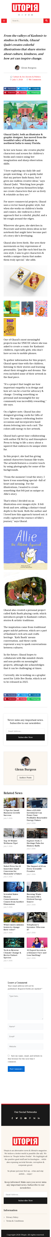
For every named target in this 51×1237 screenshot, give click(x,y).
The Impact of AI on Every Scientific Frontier (36, 869)
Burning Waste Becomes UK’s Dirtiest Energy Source (34, 898)
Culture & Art (19, 77)
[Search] (46, 21)
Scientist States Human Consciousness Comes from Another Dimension (14, 899)
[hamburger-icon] (4, 21)
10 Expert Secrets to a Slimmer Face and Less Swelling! (36, 953)
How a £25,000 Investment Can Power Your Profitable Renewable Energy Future (37, 815)
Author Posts (25, 777)
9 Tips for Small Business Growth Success (12, 813)
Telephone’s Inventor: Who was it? (36, 927)
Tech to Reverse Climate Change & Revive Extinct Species (12, 954)
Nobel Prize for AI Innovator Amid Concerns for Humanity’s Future (13, 870)
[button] (10, 88)
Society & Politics (33, 77)
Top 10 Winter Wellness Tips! (11, 842)
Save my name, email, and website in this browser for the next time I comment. (25, 1059)
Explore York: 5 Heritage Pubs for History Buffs (35, 843)
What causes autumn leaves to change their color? (14, 927)
